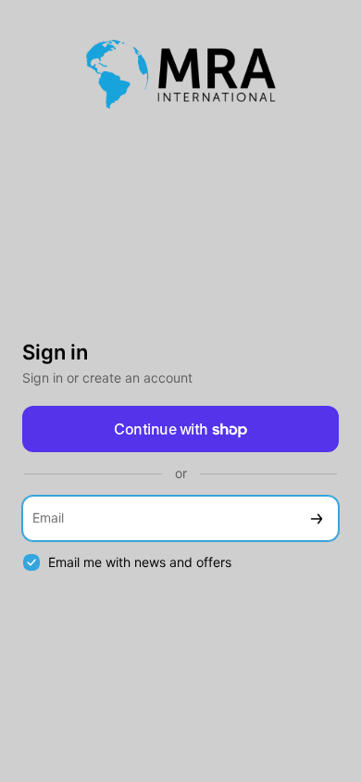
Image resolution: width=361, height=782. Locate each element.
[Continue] (316, 518)
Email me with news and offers (139, 562)
